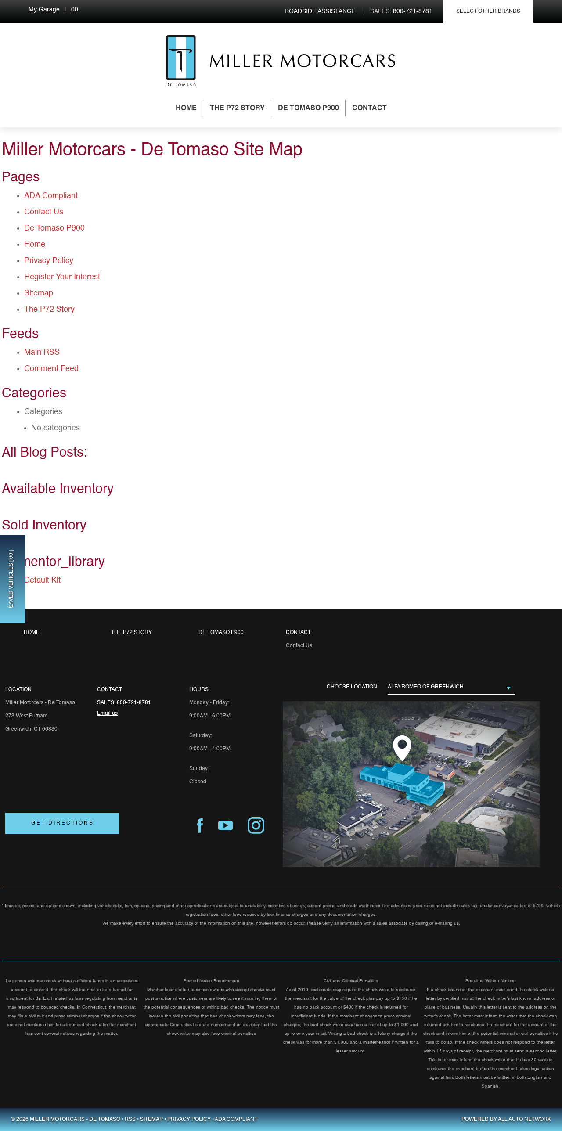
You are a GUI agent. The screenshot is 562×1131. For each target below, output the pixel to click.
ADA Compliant (51, 196)
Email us (107, 713)
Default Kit (42, 580)
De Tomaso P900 (308, 108)
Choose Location (352, 687)
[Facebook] (200, 826)
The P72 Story (237, 108)
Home (186, 108)
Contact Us (43, 212)
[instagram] (256, 826)
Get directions (62, 823)
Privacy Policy (48, 261)
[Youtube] (225, 826)
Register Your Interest (62, 277)
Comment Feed (51, 369)
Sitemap (38, 293)
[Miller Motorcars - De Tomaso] (181, 60)
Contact (369, 108)
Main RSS (42, 353)
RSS (130, 1119)
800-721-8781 (134, 703)
